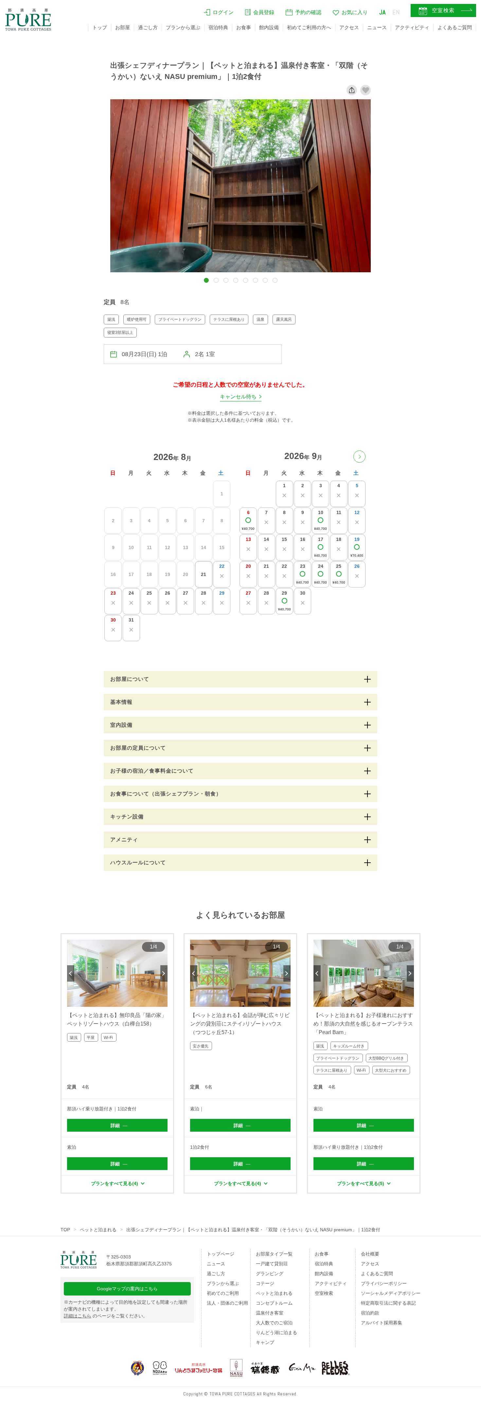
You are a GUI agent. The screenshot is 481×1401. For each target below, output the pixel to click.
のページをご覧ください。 (106, 1315)
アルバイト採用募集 (381, 1322)
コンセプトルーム (274, 1303)
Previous (70, 973)
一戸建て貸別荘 (272, 1263)
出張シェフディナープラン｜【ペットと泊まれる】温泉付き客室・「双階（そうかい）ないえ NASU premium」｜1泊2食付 (253, 1229)
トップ (99, 27)
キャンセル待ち (238, 396)
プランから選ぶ (183, 27)
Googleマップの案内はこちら (127, 1288)
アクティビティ (412, 27)
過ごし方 (148, 27)
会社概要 (370, 1254)
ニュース (377, 27)
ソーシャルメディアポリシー (390, 1293)
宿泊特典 (218, 27)
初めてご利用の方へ (309, 27)
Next (164, 973)
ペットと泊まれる (98, 1229)
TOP (65, 1229)
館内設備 (269, 27)
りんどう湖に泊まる (276, 1332)
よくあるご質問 (454, 27)
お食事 (243, 27)
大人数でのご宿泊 (274, 1322)
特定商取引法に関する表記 (388, 1303)
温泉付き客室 (269, 1312)
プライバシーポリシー (384, 1283)
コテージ (265, 1283)
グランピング (269, 1273)
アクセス (349, 27)
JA (382, 12)
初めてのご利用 (223, 1293)
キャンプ (265, 1342)
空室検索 (324, 1293)
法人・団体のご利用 (227, 1303)
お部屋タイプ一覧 (274, 1254)
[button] (206, 280)
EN (396, 12)
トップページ (220, 1254)
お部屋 (122, 27)
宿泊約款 (370, 1312)
